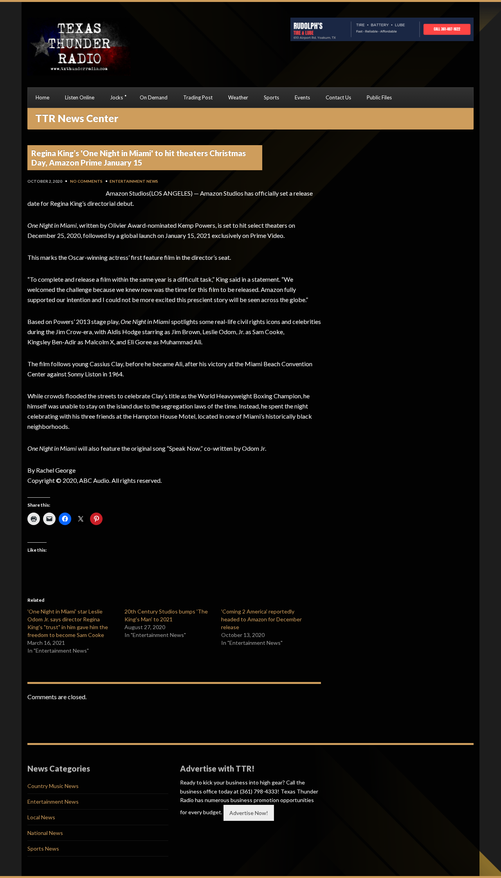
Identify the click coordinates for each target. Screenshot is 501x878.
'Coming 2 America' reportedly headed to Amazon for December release (261, 619)
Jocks (116, 97)
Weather (238, 97)
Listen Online (79, 97)
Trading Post (198, 97)
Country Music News (53, 786)
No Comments (86, 181)
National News (45, 832)
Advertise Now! (248, 813)
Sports (271, 97)
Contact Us (338, 97)
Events (302, 97)
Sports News (43, 848)
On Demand (154, 97)
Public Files (379, 97)
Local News (41, 817)
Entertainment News (134, 181)
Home (42, 97)
